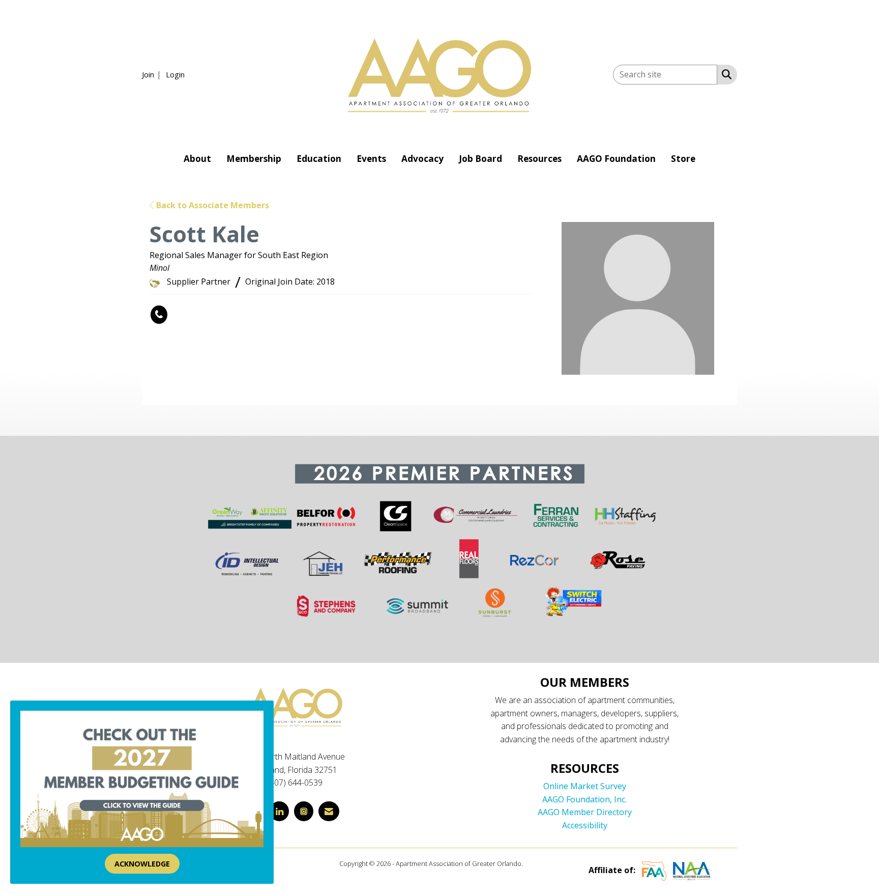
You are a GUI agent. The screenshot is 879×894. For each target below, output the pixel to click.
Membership (253, 158)
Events (371, 158)
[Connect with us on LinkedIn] (279, 811)
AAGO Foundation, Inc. (584, 799)
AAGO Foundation (616, 158)
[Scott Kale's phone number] (159, 314)
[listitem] (153, 74)
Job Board (480, 158)
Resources (539, 158)
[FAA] (654, 870)
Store (683, 158)
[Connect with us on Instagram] (303, 811)
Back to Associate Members (211, 205)
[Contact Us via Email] (328, 811)
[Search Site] (724, 74)
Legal (532, 863)
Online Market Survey (584, 786)
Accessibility (584, 825)
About (197, 158)
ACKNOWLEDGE (142, 864)
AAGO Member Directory (585, 812)
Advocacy (422, 158)
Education (319, 158)
